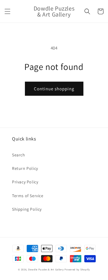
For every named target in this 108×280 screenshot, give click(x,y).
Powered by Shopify (77, 269)
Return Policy (25, 168)
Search (18, 155)
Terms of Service (28, 195)
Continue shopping (54, 89)
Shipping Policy (27, 209)
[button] (7, 11)
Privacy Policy (25, 182)
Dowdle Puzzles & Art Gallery (46, 269)
